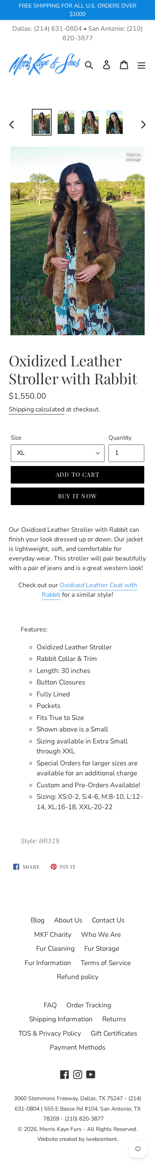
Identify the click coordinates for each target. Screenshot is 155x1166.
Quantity (120, 438)
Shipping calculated (36, 409)
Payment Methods (77, 1047)
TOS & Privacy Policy (49, 1033)
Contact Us (108, 920)
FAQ (50, 1005)
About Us (68, 920)
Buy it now (77, 496)
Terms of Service (106, 962)
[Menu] (141, 64)
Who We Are (101, 934)
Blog (38, 920)
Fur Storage (101, 948)
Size (16, 438)
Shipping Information (61, 1019)
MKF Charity (53, 934)
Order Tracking (88, 1005)
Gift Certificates (114, 1033)
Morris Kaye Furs (60, 1129)
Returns (114, 1019)
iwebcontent (101, 1139)
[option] (41, 122)
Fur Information (48, 962)
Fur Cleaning (55, 948)
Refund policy (78, 976)
